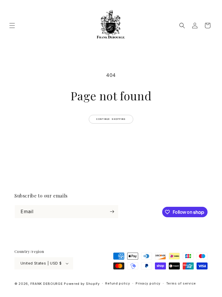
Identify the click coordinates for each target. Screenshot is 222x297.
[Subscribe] (112, 211)
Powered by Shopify (82, 284)
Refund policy (117, 283)
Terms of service (181, 283)
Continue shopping (111, 119)
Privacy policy (148, 283)
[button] (12, 25)
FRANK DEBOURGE (46, 284)
